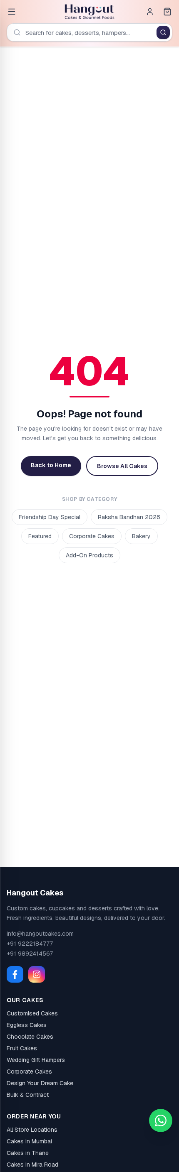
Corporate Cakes (91, 536)
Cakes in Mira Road (32, 1164)
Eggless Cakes (27, 1025)
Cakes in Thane (28, 1153)
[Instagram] (36, 974)
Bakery (141, 536)
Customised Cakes (32, 1013)
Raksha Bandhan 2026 (129, 517)
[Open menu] (11, 11)
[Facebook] (15, 974)
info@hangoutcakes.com (40, 933)
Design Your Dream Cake (40, 1083)
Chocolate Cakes (30, 1036)
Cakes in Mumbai (29, 1141)
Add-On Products (89, 555)
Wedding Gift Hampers (36, 1060)
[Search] (163, 32)
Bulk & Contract (28, 1094)
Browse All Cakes (122, 466)
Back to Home (51, 465)
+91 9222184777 (30, 943)
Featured (40, 536)
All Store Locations (32, 1129)
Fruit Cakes (22, 1048)
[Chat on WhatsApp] (160, 1120)
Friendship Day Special (49, 517)
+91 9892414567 (30, 953)
